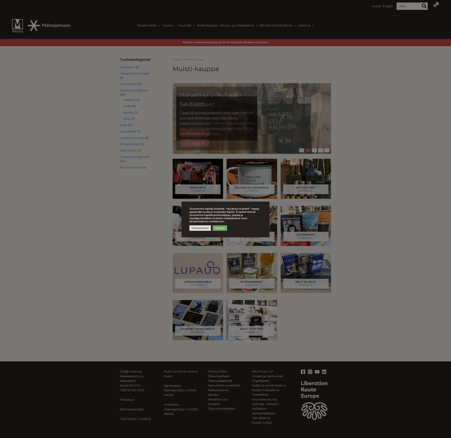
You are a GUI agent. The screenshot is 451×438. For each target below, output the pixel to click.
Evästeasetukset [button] (200, 228)
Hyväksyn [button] (220, 228)
